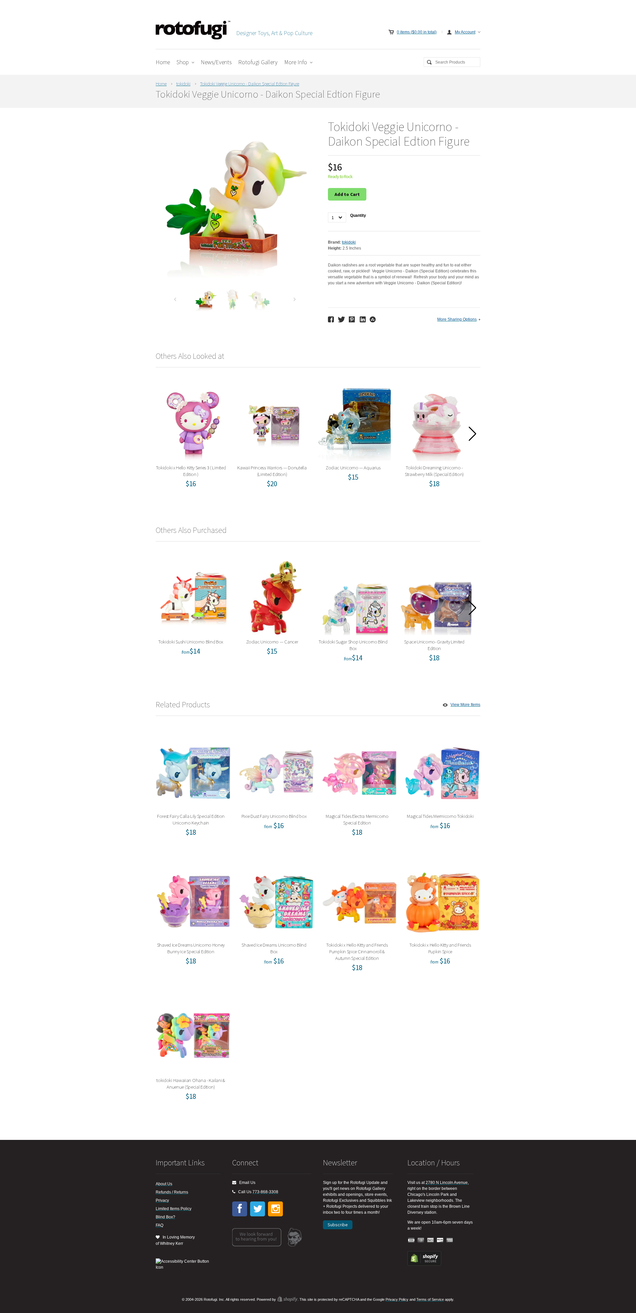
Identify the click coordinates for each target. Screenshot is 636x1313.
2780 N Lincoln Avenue (447, 1182)
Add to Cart (347, 194)
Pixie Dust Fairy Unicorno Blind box (276, 771)
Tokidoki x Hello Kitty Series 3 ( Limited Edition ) (193, 422)
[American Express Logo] (450, 1240)
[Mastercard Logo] (421, 1240)
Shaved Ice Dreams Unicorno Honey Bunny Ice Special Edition (193, 899)
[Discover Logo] (440, 1240)
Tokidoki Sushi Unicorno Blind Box (193, 596)
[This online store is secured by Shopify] (424, 1264)
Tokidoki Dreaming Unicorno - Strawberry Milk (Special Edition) (436, 422)
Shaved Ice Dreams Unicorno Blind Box (276, 899)
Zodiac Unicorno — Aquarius (355, 422)
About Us (164, 1184)
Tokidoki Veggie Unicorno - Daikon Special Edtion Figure (249, 84)
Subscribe (338, 1225)
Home (163, 62)
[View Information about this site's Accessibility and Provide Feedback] (185, 1264)
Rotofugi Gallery (258, 62)
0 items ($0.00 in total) (417, 32)
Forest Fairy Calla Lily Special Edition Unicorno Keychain (193, 771)
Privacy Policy (397, 1299)
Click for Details (359, 793)
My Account (465, 32)
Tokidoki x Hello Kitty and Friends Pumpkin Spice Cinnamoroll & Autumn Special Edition (359, 899)
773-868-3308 (265, 1192)
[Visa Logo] (411, 1240)
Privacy (162, 1200)
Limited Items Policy (173, 1208)
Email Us (245, 1182)
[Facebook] (239, 1208)
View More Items (465, 704)
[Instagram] (275, 1208)
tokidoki (183, 84)
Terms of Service (430, 1299)
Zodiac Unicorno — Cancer (274, 596)
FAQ (159, 1225)
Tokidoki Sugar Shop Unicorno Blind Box (355, 596)
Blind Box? (165, 1217)
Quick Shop (197, 440)
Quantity (358, 215)
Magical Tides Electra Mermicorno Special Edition (359, 771)
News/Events (216, 62)
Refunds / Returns (172, 1192)
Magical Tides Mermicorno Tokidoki (442, 771)
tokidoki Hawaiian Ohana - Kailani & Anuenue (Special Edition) (193, 1035)
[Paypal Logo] (430, 1240)
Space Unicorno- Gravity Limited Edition (436, 596)
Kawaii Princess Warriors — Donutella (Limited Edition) (274, 422)
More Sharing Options (457, 319)
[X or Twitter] (257, 1208)
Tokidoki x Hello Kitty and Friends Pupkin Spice (442, 899)
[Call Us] (233, 1192)
